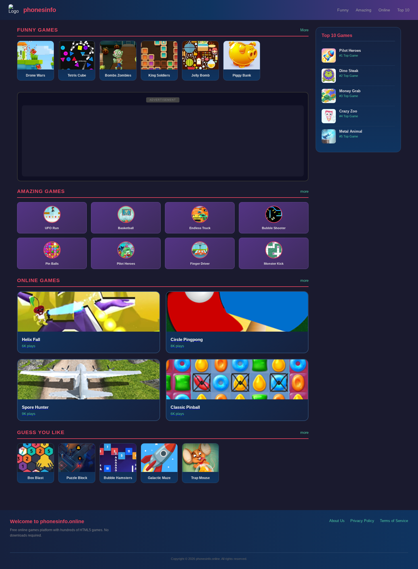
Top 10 (403, 10)
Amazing (363, 10)
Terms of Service (394, 521)
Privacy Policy (362, 521)
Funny (343, 10)
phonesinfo (39, 9)
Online (384, 10)
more (304, 191)
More (304, 30)
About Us (337, 521)
